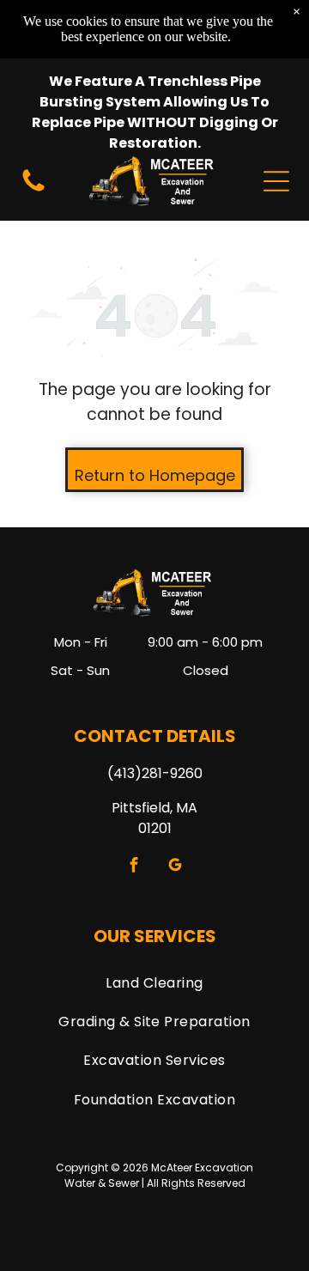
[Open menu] (276, 181)
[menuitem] (154, 982)
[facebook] (134, 866)
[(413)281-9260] (33, 190)
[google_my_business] (175, 866)
